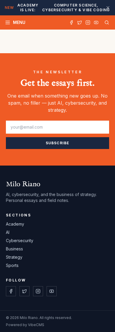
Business (14, 248)
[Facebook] (71, 22)
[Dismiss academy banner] (107, 7)
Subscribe (58, 143)
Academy (15, 223)
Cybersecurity (19, 240)
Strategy (14, 257)
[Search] (105, 22)
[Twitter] (79, 22)
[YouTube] (96, 22)
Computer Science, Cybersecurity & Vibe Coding (57, 7)
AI (7, 232)
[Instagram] (88, 22)
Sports (12, 265)
